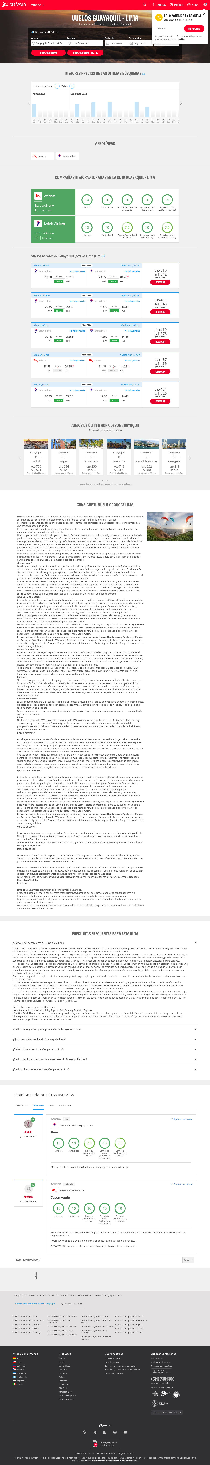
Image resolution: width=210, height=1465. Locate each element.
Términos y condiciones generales (120, 1365)
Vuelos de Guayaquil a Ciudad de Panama (96, 1337)
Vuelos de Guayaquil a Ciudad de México (96, 1321)
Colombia (21, 1365)
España (20, 1358)
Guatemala (22, 1377)
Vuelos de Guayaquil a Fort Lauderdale (59, 1321)
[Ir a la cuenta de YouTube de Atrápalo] (125, 1432)
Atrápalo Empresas (67, 1395)
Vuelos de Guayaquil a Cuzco (60, 1330)
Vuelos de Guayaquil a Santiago (27, 1332)
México (20, 1384)
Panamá (20, 1369)
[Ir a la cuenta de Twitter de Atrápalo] (95, 1432)
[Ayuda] (192, 5)
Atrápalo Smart (66, 1399)
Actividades (64, 1384)
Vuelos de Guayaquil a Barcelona (62, 1316)
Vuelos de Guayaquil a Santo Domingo (94, 1331)
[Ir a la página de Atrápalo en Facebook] (105, 1432)
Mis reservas (156, 1358)
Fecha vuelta (135, 38)
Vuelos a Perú (67, 1295)
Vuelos (32, 1295)
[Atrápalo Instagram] (115, 1432)
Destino (71, 38)
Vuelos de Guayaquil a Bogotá (128, 1324)
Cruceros (63, 1373)
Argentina (21, 1380)
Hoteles (62, 1362)
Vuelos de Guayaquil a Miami (26, 1328)
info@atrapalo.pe (165, 1387)
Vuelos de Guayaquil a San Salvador (97, 1326)
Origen (34, 38)
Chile (19, 1362)
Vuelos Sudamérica (48, 1295)
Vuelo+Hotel (64, 1365)
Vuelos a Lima (84, 1295)
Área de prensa (112, 1362)
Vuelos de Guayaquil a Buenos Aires (131, 1320)
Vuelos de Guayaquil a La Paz (128, 1332)
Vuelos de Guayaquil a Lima (25, 1316)
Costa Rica (21, 1373)
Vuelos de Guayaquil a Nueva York (28, 1320)
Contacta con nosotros (161, 1366)
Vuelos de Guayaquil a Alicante (129, 1328)
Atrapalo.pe (19, 1295)
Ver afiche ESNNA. (130, 1460)
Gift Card (63, 1388)
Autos (61, 1377)
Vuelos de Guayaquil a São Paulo (62, 1326)
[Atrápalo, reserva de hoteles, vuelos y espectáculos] (14, 5)
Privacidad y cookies (114, 1373)
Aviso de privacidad (176, 39)
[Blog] (85, 1432)
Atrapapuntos (65, 1391)
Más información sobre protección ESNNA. (103, 1460)
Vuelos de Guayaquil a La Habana (62, 1334)
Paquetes (63, 1369)
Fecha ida (109, 38)
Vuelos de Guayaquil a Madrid (26, 1324)
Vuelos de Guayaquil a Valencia (129, 1316)
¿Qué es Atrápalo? (113, 1358)
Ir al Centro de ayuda (160, 1362)
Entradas (63, 1380)
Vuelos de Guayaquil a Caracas (95, 1316)
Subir (187, 1260)
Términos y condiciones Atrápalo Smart (123, 1369)
